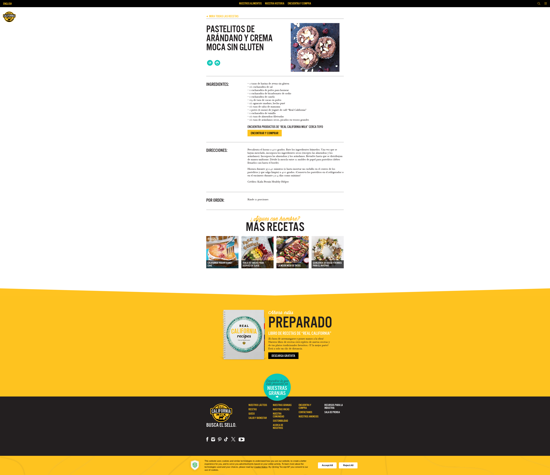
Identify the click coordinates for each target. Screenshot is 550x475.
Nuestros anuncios (309, 416)
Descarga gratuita (283, 356)
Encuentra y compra (299, 3)
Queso (252, 413)
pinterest (219, 439)
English (7, 3)
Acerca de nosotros (278, 426)
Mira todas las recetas (222, 16)
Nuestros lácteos (258, 405)
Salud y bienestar (258, 417)
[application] (275, 465)
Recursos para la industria (333, 406)
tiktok (226, 439)
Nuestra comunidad (278, 415)
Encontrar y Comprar (264, 133)
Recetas (253, 409)
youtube (242, 439)
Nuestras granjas (282, 405)
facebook (207, 439)
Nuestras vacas (281, 409)
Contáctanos (305, 412)
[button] (545, 3)
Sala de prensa (332, 412)
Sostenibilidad (280, 420)
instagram (213, 439)
